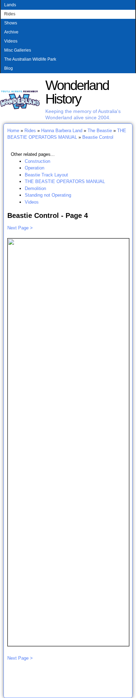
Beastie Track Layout (46, 174)
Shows (10, 23)
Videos (10, 41)
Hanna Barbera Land (61, 130)
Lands (10, 4)
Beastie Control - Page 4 (47, 215)
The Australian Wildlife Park (30, 59)
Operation (34, 167)
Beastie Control (97, 137)
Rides (9, 14)
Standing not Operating (48, 195)
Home (13, 130)
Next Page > (20, 227)
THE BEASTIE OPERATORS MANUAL (65, 181)
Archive (11, 32)
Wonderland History (77, 92)
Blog (8, 68)
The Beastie (100, 130)
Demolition (35, 188)
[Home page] (20, 108)
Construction (37, 161)
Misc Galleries (17, 50)
